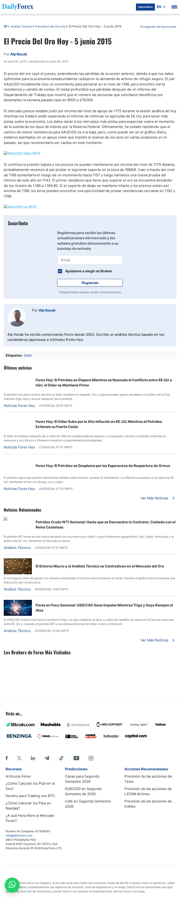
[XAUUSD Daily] (90, 153)
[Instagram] (91, 758)
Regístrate (90, 282)
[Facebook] (7, 758)
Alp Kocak (47, 310)
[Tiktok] (61, 758)
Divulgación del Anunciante (158, 26)
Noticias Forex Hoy (19, 405)
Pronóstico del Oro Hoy (50, 26)
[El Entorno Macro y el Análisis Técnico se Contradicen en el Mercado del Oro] (18, 573)
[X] (19, 758)
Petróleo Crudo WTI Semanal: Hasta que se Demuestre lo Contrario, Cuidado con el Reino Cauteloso (106, 525)
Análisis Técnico (21, 26)
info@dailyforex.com (19, 835)
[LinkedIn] (33, 758)
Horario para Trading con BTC (30, 796)
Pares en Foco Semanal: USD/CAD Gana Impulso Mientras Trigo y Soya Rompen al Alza (104, 608)
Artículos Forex (18, 776)
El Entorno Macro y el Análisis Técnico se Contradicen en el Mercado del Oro (100, 566)
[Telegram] (46, 758)
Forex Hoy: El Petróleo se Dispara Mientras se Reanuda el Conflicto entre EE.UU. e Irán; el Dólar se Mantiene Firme (104, 383)
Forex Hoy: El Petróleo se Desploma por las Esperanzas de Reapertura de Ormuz (103, 465)
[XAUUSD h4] (90, 207)
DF (6, 26)
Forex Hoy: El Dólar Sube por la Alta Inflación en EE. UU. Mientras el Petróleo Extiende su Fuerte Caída (99, 424)
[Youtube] (76, 758)
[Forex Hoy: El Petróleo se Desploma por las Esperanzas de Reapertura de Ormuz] (6, 460)
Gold (27, 355)
